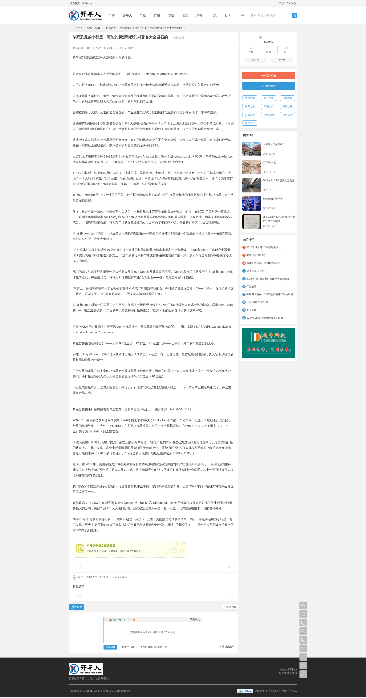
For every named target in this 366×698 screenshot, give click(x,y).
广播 (157, 15)
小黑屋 (283, 690)
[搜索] (294, 15)
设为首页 (75, 3)
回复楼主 (270, 75)
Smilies (134, 619)
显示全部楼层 (126, 48)
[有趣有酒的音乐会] (251, 203)
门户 (112, 15)
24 (251, 48)
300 (286, 48)
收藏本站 (87, 3)
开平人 (127, 15)
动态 (185, 15)
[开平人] (86, 21)
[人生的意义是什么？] (251, 149)
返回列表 (231, 606)
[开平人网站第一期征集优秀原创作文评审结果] (251, 221)
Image (115, 619)
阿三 (80, 577)
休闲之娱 (288, 98)
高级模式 (195, 619)
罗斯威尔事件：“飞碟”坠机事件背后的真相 (270, 294)
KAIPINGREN (94, 27)
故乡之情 (250, 98)
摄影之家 (288, 106)
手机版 (272, 690)
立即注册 (291, 3)
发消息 (282, 60)
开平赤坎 (252, 310)
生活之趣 (250, 114)
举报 (230, 567)
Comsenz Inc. (123, 690)
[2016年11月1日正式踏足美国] (251, 185)
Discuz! (88, 690)
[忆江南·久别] (251, 167)
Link (120, 619)
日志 (213, 15)
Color (110, 619)
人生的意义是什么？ (274, 144)
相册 (228, 15)
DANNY (268, 42)
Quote (124, 619)
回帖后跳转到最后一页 (155, 646)
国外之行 (288, 114)
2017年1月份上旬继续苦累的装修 (265, 317)
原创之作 (269, 106)
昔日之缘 (269, 98)
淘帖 (199, 15)
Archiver (260, 690)
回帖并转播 (128, 646)
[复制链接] (178, 37)
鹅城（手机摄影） (256, 255)
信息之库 (111, 27)
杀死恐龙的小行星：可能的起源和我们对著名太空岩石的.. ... (153, 27)
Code (129, 619)
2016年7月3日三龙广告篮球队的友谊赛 (268, 278)
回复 (79, 567)
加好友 (255, 60)
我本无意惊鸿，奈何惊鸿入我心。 (265, 263)
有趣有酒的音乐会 (273, 198)
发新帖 (78, 606)
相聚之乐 (250, 106)
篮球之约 (269, 114)
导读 (143, 15)
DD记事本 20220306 (258, 302)
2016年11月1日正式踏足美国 (279, 180)
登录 (281, 3)
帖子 (253, 15)
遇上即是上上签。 (256, 270)
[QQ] (245, 690)
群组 (171, 15)
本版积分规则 (226, 646)
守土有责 (252, 286)
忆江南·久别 (269, 162)
